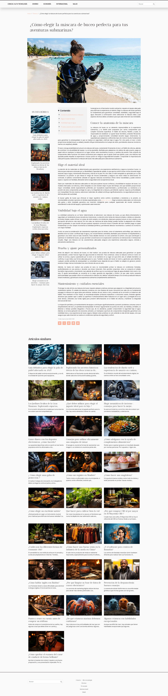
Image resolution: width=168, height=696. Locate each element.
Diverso (35, 4)
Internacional (62, 4)
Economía (47, 4)
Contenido (65, 110)
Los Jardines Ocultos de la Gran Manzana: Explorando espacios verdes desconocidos (40, 226)
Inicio (29, 14)
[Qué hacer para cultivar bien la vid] (84, 498)
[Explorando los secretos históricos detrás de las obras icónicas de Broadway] (40, 152)
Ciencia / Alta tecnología (17, 4)
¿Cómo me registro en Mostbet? (81, 475)
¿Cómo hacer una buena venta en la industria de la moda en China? (83, 548)
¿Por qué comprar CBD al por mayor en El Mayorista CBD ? (121, 512)
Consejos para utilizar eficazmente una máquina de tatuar (82, 440)
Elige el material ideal (68, 119)
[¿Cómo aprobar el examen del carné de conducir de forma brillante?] (46, 641)
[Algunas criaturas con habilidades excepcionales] (122, 605)
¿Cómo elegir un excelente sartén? (44, 511)
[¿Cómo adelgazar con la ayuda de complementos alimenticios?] (122, 426)
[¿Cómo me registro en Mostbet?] (84, 462)
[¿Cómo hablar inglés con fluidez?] (46, 569)
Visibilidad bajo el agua (68, 123)
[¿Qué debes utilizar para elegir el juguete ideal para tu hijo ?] (40, 242)
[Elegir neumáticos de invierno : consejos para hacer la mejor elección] (40, 270)
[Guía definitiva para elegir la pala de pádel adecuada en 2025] (40, 124)
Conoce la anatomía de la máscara (72, 115)
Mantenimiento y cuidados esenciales (73, 131)
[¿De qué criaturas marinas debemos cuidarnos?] (84, 605)
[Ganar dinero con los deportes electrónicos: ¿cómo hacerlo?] (46, 426)
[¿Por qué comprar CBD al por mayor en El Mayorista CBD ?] (122, 498)
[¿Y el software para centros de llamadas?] (122, 533)
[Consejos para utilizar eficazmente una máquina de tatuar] (84, 426)
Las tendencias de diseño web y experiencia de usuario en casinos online (40, 196)
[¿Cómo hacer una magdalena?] (122, 462)
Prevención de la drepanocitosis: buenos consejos (119, 584)
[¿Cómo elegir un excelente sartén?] (46, 498)
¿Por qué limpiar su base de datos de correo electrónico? (83, 584)
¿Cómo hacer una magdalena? (118, 475)
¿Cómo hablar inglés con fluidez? (43, 582)
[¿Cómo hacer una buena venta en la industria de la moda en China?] (84, 533)
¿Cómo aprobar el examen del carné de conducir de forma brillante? (45, 655)
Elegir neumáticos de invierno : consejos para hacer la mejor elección (40, 283)
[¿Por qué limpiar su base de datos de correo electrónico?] (84, 569)
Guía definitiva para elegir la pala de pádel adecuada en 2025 (40, 137)
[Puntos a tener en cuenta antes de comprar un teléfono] (46, 605)
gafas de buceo (106, 200)
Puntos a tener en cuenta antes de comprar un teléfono (44, 619)
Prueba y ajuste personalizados (71, 127)
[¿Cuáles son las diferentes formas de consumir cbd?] (46, 533)
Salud (75, 4)
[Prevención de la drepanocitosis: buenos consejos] (122, 569)
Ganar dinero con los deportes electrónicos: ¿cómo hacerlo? (42, 440)
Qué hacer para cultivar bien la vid (83, 511)
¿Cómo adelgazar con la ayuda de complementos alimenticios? (120, 440)
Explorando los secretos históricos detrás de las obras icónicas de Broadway (40, 166)
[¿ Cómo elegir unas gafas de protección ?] (46, 462)
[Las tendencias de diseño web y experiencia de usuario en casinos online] (40, 182)
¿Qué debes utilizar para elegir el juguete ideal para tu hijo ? (40, 255)
